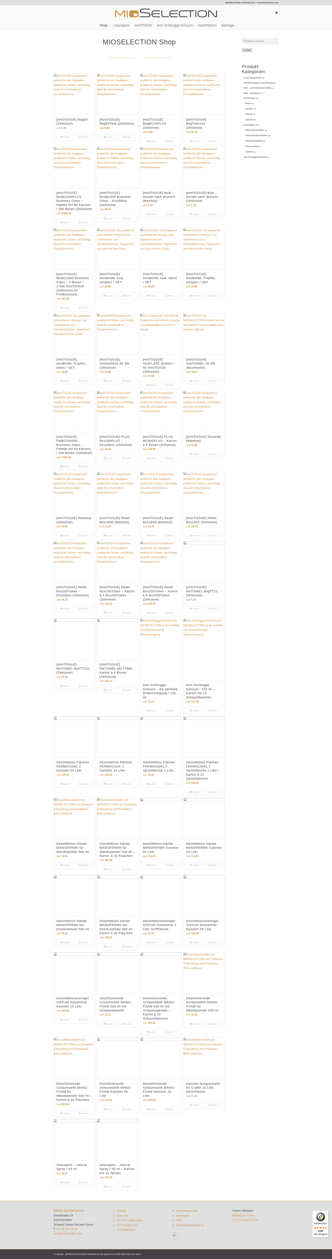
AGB (179, 1220)
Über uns (122, 1215)
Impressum (183, 1215)
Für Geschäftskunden (130, 1220)
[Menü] (326, 1213)
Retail (248, 103)
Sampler (249, 109)
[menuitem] (103, 25)
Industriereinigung (253, 141)
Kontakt (121, 1210)
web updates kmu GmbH (110, 1254)
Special (248, 114)
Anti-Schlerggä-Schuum (255, 157)
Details (84, 137)
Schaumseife (251, 146)
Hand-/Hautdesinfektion (256, 135)
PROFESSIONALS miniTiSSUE (258, 83)
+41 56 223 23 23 (248, 3)
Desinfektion (249, 125)
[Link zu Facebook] (54, 2)
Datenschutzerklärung (189, 1225)
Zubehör (249, 120)
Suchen (247, 50)
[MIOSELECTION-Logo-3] (166, 13)
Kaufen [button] (65, 137)
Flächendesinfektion (254, 130)
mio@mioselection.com (267, 3)
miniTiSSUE (249, 98)
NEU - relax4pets (252, 93)
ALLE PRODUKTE (252, 78)
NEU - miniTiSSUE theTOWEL (258, 88)
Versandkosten (126, 1229)
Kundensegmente (187, 1210)
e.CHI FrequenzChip (245, 1219)
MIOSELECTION (242, 1215)
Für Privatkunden (127, 1225)
